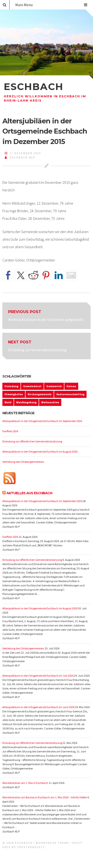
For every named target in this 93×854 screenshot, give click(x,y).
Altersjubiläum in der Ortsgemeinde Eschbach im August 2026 (40, 451)
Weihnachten (50, 402)
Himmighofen (14, 394)
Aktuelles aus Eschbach (29, 493)
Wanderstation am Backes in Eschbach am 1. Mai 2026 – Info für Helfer (44, 797)
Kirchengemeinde (40, 394)
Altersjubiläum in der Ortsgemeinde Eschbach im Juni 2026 (38, 707)
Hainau (71, 386)
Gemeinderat (32, 386)
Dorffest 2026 (10, 431)
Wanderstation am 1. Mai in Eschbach (25, 783)
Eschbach (33, 86)
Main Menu (24, 4)
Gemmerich (54, 386)
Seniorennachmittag (70, 394)
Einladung (11, 386)
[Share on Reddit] (33, 275)
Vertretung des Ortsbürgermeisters (23, 461)
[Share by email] (71, 275)
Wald (8, 402)
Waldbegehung (26, 402)
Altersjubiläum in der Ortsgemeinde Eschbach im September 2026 (42, 421)
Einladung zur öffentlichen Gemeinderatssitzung (32, 441)
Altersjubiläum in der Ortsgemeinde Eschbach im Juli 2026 (37, 675)
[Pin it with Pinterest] (46, 275)
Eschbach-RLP (22, 157)
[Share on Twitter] (20, 275)
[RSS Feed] (9, 478)
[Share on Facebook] (8, 275)
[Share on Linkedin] (58, 275)
